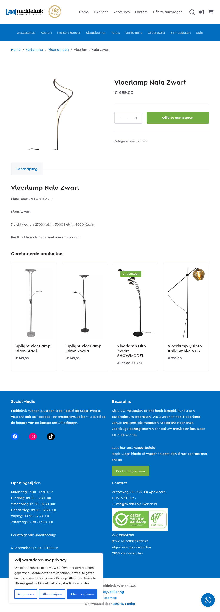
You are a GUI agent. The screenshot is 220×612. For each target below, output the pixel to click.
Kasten (46, 32)
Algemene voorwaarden (131, 547)
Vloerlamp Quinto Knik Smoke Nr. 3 (185, 348)
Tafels (115, 32)
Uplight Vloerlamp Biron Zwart (83, 348)
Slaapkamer (96, 32)
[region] (56, 578)
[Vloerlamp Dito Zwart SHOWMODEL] (135, 303)
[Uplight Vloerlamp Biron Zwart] (84, 303)
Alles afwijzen (52, 594)
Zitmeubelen (180, 32)
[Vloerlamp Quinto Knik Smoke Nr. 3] (186, 303)
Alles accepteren (82, 594)
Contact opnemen (130, 471)
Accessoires (26, 32)
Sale (199, 32)
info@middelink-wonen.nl (136, 504)
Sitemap (110, 597)
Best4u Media (124, 603)
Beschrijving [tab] (27, 169)
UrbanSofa (156, 32)
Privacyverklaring (110, 591)
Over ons (101, 12)
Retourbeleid (144, 447)
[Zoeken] (192, 12)
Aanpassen (26, 594)
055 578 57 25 (125, 498)
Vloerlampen (138, 141)
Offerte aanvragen (168, 12)
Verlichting (133, 32)
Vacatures (121, 12)
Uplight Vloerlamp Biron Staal (32, 348)
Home (84, 12)
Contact (141, 12)
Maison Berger (69, 32)
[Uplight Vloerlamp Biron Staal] (33, 303)
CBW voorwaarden (127, 553)
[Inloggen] (201, 12)
